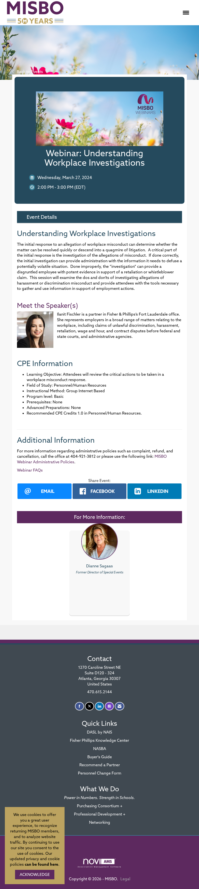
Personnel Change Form (99, 773)
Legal (125, 878)
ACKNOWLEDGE (35, 874)
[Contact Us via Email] (119, 706)
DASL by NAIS (99, 732)
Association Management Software (99, 867)
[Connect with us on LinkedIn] (99, 706)
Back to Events (30, 71)
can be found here (41, 864)
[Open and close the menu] (130, 13)
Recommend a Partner (99, 764)
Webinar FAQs (30, 470)
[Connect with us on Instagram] (109, 706)
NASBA (99, 748)
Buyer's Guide (99, 756)
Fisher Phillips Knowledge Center (99, 740)
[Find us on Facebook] (79, 706)
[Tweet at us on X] (89, 706)
